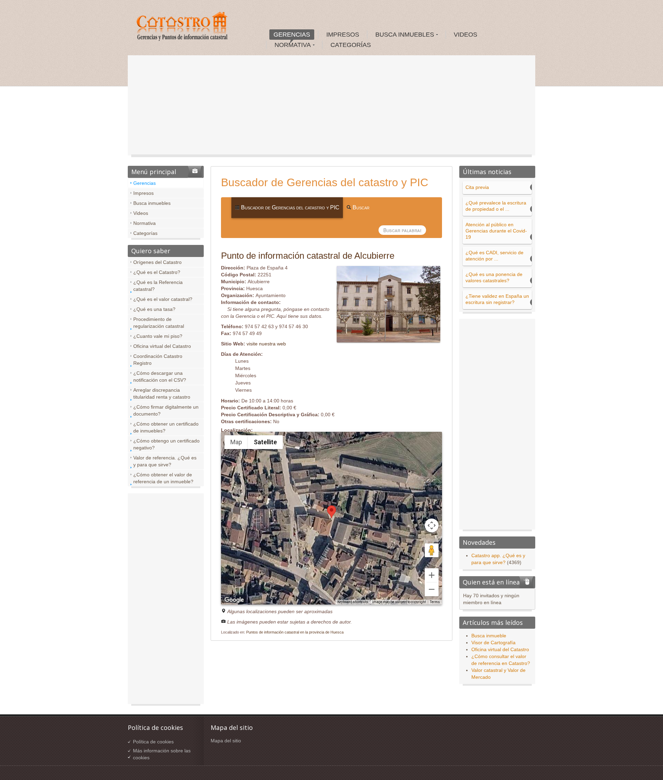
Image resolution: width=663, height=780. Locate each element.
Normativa (144, 223)
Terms (435, 602)
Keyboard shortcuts (352, 602)
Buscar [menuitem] (360, 207)
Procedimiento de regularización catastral (158, 322)
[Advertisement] (331, 107)
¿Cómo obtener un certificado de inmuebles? (166, 427)
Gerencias (144, 183)
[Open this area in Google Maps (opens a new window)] (234, 600)
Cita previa (477, 187)
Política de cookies (153, 741)
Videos (140, 213)
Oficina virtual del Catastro (162, 346)
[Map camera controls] (432, 525)
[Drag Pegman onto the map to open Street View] (432, 550)
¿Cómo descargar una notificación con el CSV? (159, 376)
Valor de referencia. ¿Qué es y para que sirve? (164, 461)
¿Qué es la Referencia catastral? (158, 285)
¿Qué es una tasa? (154, 309)
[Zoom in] (432, 575)
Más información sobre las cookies (162, 754)
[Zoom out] (432, 589)
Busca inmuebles (152, 203)
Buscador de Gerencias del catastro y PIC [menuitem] (289, 207)
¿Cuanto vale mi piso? (157, 336)
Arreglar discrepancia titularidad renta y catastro (161, 393)
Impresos (143, 193)
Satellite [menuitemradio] (265, 442)
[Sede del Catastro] (182, 27)
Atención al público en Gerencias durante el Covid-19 (496, 231)
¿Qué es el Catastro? (156, 272)
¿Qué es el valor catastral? (162, 299)
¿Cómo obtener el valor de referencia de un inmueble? (163, 478)
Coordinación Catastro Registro (157, 359)
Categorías (145, 233)
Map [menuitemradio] (236, 442)
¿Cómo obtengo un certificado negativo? (166, 444)
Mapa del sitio (226, 740)
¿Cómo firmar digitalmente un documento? (166, 410)
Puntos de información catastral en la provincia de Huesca (295, 632)
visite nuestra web (266, 343)
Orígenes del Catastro (157, 262)
